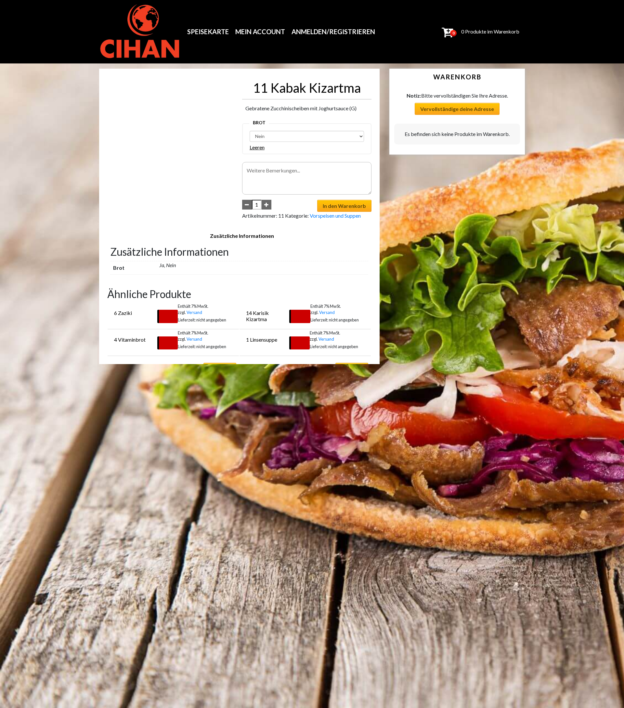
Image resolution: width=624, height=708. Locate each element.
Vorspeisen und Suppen (335, 215)
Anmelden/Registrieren (333, 31)
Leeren (257, 147)
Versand (194, 312)
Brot (259, 122)
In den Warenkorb (344, 206)
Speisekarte (208, 31)
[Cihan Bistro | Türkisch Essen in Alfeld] (140, 31)
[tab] (242, 235)
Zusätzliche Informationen (242, 236)
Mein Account (260, 31)
